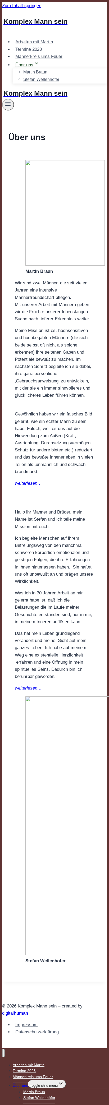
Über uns (20, 1085)
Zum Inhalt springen (21, 5)
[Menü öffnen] (8, 104)
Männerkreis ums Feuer (38, 56)
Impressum (26, 1024)
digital (15, 1013)
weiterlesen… (28, 688)
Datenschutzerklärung (37, 1031)
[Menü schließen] (3, 1053)
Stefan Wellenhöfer (41, 79)
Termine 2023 (28, 49)
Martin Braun (35, 72)
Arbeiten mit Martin (34, 41)
